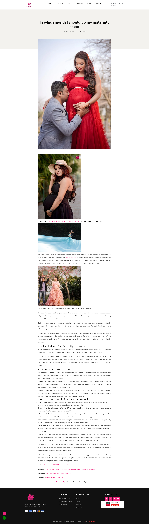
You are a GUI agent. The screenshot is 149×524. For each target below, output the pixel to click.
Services (80, 4)
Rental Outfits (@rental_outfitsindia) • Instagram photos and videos (71, 469)
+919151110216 (118, 6)
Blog (89, 4)
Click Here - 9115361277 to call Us (57, 465)
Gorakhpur (63, 482)
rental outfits (71, 258)
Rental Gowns (63, 505)
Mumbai (55, 482)
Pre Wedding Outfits (65, 498)
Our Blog (78, 505)
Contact (98, 4)
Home (50, 4)
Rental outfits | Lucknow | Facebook (59, 473)
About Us (60, 4)
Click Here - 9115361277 (64, 221)
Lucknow (49, 482)
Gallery (70, 4)
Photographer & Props (65, 501)
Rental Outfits (92, 521)
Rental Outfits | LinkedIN (54, 478)
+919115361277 (118, 4)
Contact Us (79, 508)
